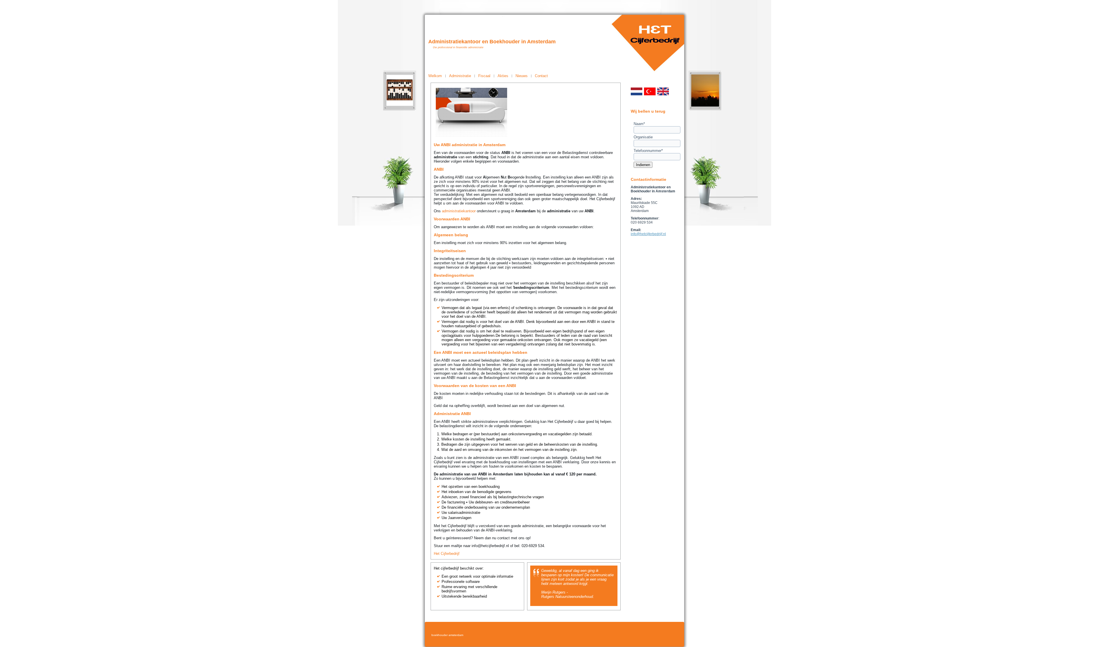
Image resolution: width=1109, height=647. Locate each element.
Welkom (435, 76)
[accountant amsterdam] (663, 94)
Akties (503, 76)
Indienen (643, 165)
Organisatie (643, 137)
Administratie (460, 76)
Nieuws (522, 76)
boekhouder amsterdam (447, 635)
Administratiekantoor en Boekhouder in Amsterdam (492, 41)
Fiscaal (484, 76)
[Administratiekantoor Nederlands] (636, 94)
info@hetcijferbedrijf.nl (648, 234)
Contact (541, 76)
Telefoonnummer (648, 150)
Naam (639, 124)
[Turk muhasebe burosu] (650, 94)
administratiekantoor (459, 211)
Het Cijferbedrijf (446, 553)
